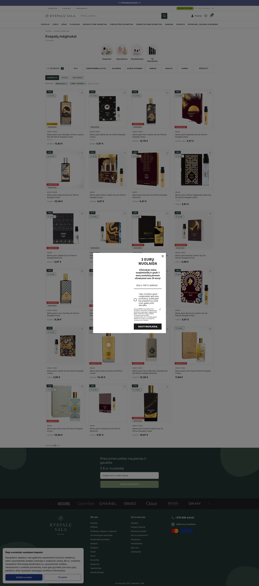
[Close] (162, 256)
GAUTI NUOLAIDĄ (147, 326)
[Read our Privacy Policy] (160, 309)
